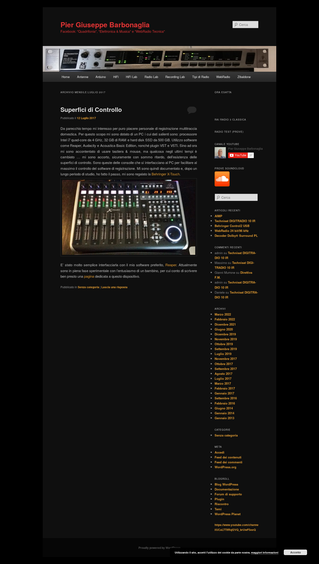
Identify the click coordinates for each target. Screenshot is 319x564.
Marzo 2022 (223, 314)
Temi (218, 509)
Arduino (101, 76)
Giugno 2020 (224, 329)
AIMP (218, 216)
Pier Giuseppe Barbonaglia (105, 24)
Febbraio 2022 (225, 319)
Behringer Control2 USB (232, 225)
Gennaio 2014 (224, 413)
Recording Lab (175, 76)
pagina (89, 276)
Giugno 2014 (224, 408)
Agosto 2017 (223, 373)
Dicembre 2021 (225, 324)
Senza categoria (88, 287)
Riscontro (222, 504)
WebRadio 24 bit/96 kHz (232, 230)
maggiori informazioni (264, 552)
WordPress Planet (228, 514)
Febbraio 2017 (225, 388)
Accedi (219, 452)
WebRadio (223, 76)
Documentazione (227, 489)
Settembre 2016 (226, 398)
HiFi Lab (131, 76)
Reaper (170, 264)
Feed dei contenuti (228, 457)
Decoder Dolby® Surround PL (236, 235)
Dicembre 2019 (225, 334)
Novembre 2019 (226, 339)
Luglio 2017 (223, 378)
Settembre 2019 (226, 349)
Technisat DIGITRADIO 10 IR (235, 221)
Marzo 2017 (223, 383)
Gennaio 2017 (224, 393)
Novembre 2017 (226, 358)
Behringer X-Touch (166, 173)
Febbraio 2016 (225, 403)
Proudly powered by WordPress (159, 548)
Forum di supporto (228, 494)
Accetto (295, 552)
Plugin (219, 499)
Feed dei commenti (228, 462)
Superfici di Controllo (91, 109)
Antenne (82, 76)
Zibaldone (244, 76)
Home (66, 76)
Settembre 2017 (226, 368)
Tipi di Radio (200, 76)
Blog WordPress (226, 484)
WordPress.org (225, 467)
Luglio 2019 (223, 353)
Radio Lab (151, 76)
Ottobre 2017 (224, 364)
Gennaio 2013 (224, 418)
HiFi (116, 76)
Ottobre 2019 (224, 344)
